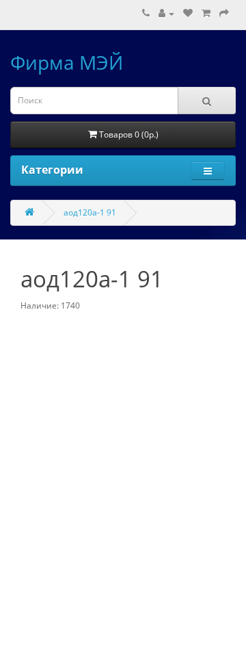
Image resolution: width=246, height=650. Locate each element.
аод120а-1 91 (90, 212)
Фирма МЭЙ (66, 62)
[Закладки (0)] (188, 13)
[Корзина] (206, 13)
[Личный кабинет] (166, 13)
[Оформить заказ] (224, 13)
